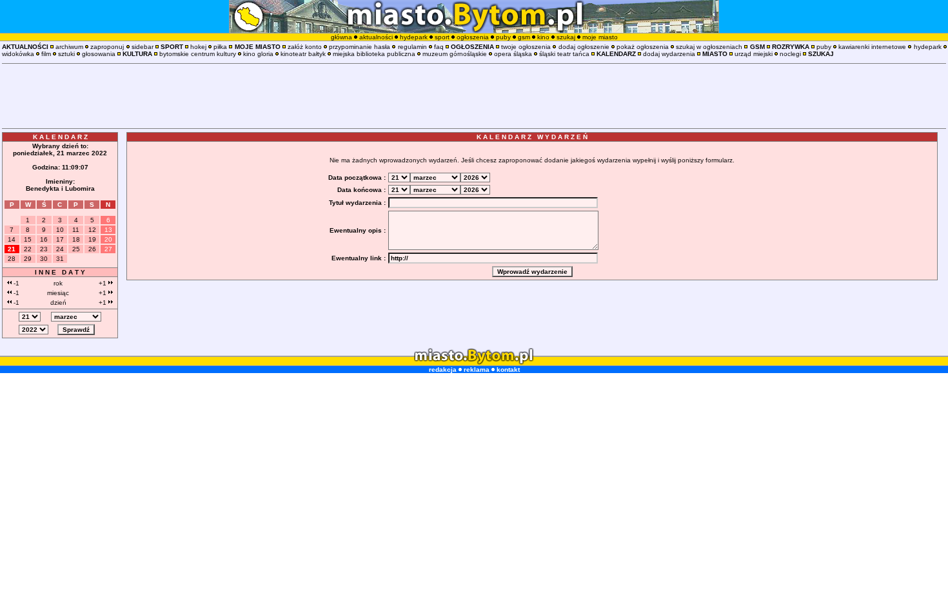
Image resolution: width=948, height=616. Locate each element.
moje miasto (600, 37)
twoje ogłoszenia (526, 46)
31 (60, 258)
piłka (220, 46)
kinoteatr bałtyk (303, 53)
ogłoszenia (473, 37)
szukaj (566, 37)
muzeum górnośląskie (454, 53)
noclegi (790, 53)
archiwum (69, 46)
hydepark (414, 37)
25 (76, 249)
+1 (103, 283)
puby (503, 37)
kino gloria (258, 53)
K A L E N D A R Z (60, 136)
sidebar (142, 46)
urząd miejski (754, 53)
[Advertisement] (474, 96)
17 (60, 239)
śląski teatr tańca (564, 53)
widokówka (18, 53)
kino (543, 37)
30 (44, 258)
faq (439, 46)
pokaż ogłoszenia (643, 46)
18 (76, 239)
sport (442, 37)
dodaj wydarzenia (669, 53)
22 (28, 249)
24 (60, 249)
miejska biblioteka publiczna (374, 53)
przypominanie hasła (359, 46)
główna (341, 37)
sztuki (66, 53)
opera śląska (513, 53)
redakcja (443, 369)
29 (28, 258)
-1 (15, 283)
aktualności (376, 37)
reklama (476, 369)
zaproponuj (107, 46)
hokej (198, 46)
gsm (524, 37)
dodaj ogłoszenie (583, 46)
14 (11, 239)
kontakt (508, 369)
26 (92, 249)
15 (28, 239)
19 (92, 239)
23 (44, 249)
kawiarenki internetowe (872, 46)
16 (44, 239)
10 (60, 229)
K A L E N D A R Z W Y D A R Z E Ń (532, 136)
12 (92, 229)
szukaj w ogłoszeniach (709, 46)
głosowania (98, 53)
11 (75, 229)
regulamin (412, 46)
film (46, 53)
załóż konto (305, 46)
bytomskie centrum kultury (197, 53)
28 (11, 258)
